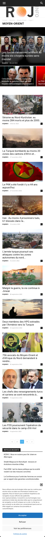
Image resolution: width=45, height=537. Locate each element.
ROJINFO (5, 63)
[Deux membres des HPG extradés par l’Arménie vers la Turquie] (22, 309)
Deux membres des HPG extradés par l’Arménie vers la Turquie (21, 323)
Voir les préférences (22, 528)
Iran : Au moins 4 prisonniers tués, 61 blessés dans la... (21, 219)
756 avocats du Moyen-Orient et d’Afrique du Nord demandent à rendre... (20, 358)
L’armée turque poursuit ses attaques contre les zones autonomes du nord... (17, 254)
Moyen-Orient (21, 20)
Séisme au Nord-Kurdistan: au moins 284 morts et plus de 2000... (21, 119)
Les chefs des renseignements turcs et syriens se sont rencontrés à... (22, 393)
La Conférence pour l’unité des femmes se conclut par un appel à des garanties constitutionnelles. (23, 478)
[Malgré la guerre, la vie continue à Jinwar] (22, 275)
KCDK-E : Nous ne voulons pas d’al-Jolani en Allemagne (20, 456)
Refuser (22, 522)
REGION (12, 20)
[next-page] (32, 442)
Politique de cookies (20, 534)
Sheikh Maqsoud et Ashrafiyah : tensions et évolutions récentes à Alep (20, 463)
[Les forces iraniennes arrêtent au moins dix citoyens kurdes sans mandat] (22, 46)
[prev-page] (12, 442)
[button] (41, 485)
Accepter (22, 515)
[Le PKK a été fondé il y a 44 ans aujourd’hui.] (22, 171)
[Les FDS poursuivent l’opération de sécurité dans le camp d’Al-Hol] (22, 412)
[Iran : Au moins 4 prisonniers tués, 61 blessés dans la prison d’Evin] (22, 205)
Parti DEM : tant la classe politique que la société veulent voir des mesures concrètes (22, 470)
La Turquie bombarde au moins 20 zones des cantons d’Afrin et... (21, 152)
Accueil (4, 20)
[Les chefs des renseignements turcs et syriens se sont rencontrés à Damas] (22, 379)
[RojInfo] (22, 12)
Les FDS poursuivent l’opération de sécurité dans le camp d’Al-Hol (21, 427)
